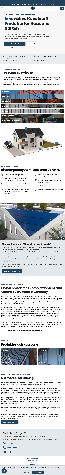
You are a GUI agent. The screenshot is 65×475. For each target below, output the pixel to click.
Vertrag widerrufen (32, 460)
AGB (32, 462)
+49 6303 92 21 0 (29, 4)
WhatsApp (17, 4)
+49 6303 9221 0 (12, 447)
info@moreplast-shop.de (46, 4)
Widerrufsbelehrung (33, 458)
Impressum (32, 464)
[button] (4, 470)
